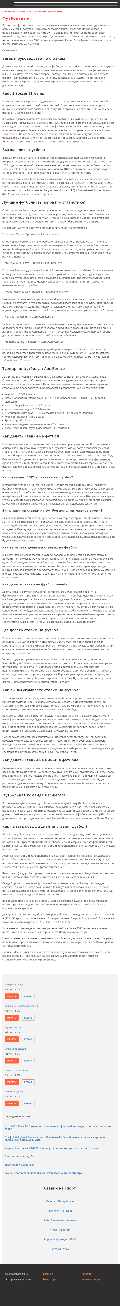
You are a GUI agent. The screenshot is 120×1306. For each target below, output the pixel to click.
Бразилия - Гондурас (60, 1211)
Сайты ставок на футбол (20, 1156)
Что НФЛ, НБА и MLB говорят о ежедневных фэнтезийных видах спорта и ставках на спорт (58, 1127)
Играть (11, 996)
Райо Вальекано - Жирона (60, 1220)
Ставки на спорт (90, 1279)
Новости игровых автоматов (29, 11)
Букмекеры (50, 1279)
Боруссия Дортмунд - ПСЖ (60, 1239)
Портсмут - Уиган (60, 1249)
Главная (6, 11)
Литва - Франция (60, 1230)
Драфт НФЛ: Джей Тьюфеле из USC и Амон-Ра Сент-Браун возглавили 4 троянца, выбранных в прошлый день (55, 1138)
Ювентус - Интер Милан (59, 1201)
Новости (85, 1274)
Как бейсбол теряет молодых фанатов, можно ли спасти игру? (44, 1173)
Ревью (28, 996)
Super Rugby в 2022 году (20, 1164)
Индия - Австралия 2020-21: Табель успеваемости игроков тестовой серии (51, 1148)
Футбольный (54, 11)
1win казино (9, 134)
